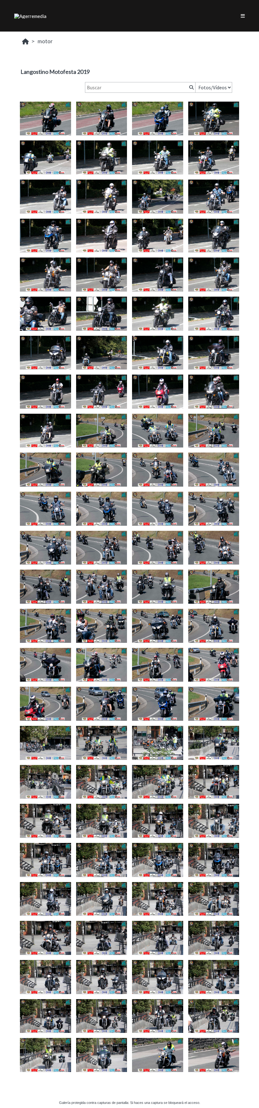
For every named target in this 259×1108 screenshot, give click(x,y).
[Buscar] (191, 87)
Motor (45, 41)
